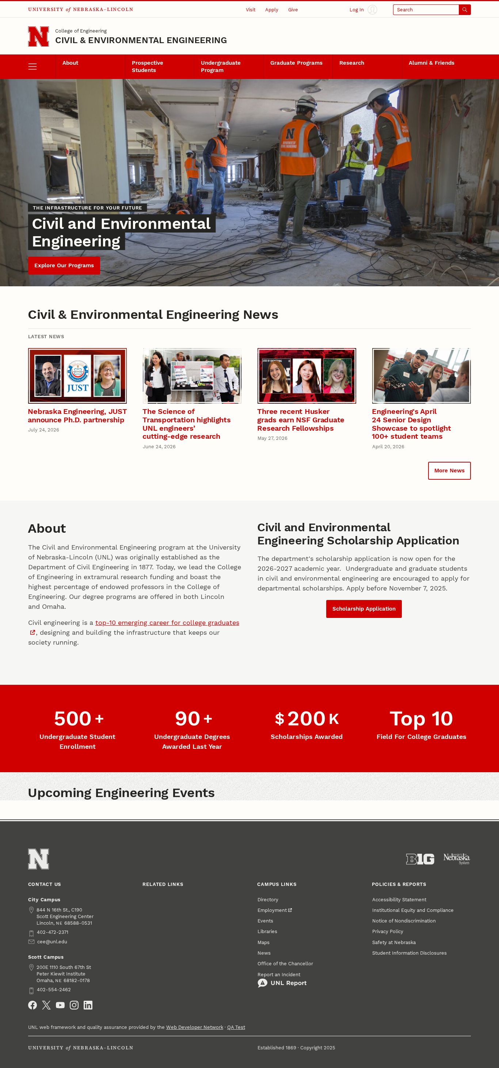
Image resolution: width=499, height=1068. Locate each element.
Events (265, 921)
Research (351, 63)
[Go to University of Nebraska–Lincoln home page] (38, 36)
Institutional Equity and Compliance (413, 910)
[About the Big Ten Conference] (420, 859)
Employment (272, 910)
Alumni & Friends (431, 63)
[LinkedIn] (88, 1005)
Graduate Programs (296, 63)
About (70, 63)
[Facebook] (32, 1005)
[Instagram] (74, 1005)
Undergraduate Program (221, 66)
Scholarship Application (364, 608)
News (264, 953)
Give (293, 9)
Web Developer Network (194, 1027)
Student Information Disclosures (409, 953)
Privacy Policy (387, 931)
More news (449, 470)
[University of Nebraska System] (457, 859)
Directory (268, 899)
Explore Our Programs (64, 265)
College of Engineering (81, 31)
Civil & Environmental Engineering (141, 40)
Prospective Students (147, 66)
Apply (271, 9)
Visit (250, 9)
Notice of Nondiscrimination (404, 921)
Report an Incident (279, 974)
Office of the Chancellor (285, 963)
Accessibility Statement (399, 899)
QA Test (236, 1027)
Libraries (267, 931)
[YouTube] (60, 1005)
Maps (264, 942)
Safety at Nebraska (394, 942)
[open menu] (42, 66)
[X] (46, 1005)
